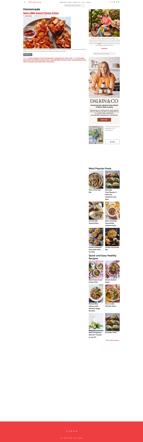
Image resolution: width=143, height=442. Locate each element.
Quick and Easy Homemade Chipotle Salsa (111, 223)
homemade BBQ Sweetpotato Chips (60, 60)
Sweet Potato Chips (29, 60)
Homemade (81, 58)
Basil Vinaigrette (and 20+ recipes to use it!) (95, 334)
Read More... (28, 54)
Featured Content (59, 58)
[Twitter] (116, 2)
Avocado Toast (110, 332)
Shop (83, 2)
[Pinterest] (119, 2)
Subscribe (88, 2)
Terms (74, 438)
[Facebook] (114, 2)
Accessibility (80, 438)
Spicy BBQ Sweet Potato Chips (41, 13)
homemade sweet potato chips (36, 61)
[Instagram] (110, 2)
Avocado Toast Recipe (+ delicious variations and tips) (111, 194)
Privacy (70, 438)
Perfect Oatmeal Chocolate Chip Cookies (95, 249)
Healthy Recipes (62, 2)
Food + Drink (69, 58)
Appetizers (36, 58)
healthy (99, 43)
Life (79, 2)
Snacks (31, 58)
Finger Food (43, 58)
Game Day (51, 58)
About (61, 438)
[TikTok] (112, 2)
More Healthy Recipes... (113, 340)
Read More (104, 48)
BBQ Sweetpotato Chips (42, 60)
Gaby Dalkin (28, 16)
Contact (66, 438)
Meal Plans (75, 2)
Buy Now (112, 142)
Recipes (69, 2)
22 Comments (50, 61)
